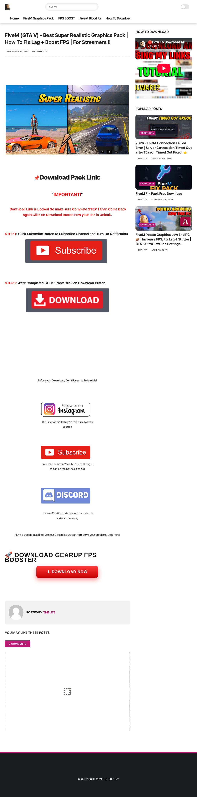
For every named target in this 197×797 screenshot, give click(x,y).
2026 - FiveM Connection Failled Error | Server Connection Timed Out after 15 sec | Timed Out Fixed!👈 (163, 147)
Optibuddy (112, 778)
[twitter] (16, 591)
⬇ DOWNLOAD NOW (67, 572)
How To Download (118, 18)
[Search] (95, 7)
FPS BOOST (66, 18)
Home (14, 18)
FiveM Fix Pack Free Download (158, 194)
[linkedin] (39, 591)
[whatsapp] (23, 591)
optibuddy (147, 133)
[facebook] (8, 591)
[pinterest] (31, 591)
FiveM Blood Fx (90, 18)
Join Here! (114, 534)
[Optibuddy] (8, 9)
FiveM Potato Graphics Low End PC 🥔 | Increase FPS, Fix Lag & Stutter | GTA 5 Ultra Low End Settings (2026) (163, 239)
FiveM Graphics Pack (38, 18)
